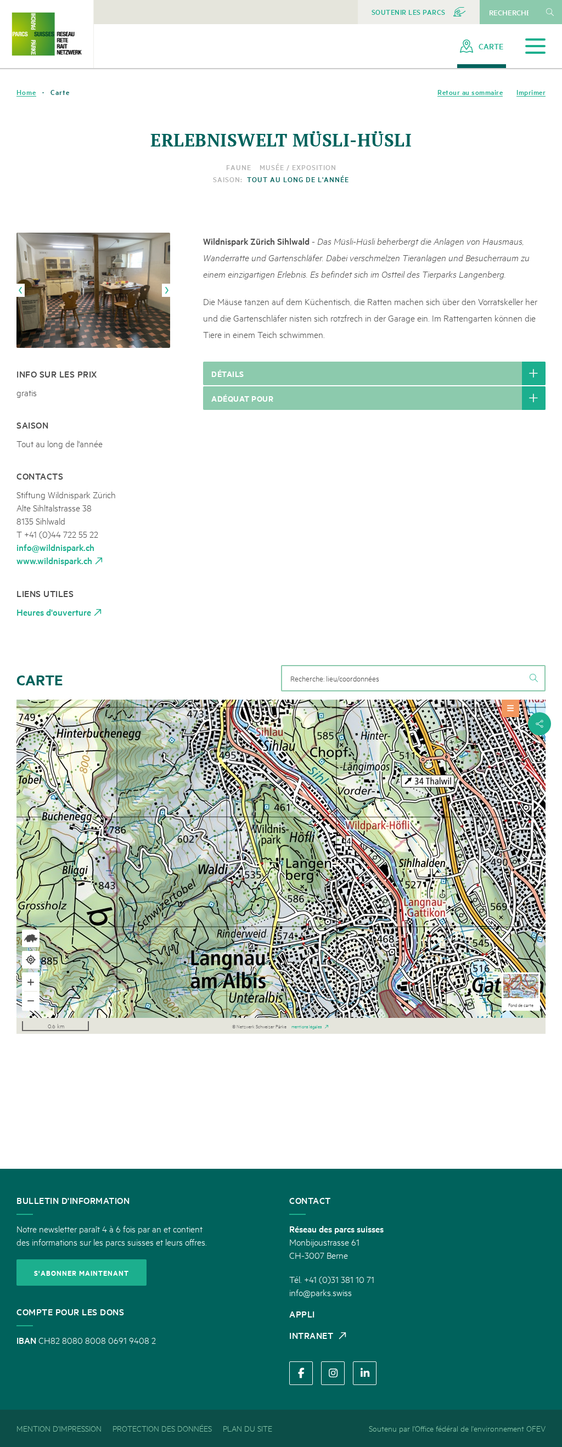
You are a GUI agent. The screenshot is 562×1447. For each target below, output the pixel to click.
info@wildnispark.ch (55, 547)
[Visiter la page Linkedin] (364, 1373)
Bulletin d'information (73, 1200)
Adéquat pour (242, 398)
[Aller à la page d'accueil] (46, 34)
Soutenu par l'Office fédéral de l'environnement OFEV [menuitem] (457, 1428)
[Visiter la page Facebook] (301, 1373)
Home (26, 92)
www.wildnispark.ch (54, 560)
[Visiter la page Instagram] (333, 1373)
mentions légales (306, 1025)
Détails (227, 373)
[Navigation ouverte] (535, 46)
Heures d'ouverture (53, 612)
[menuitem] (419, 12)
